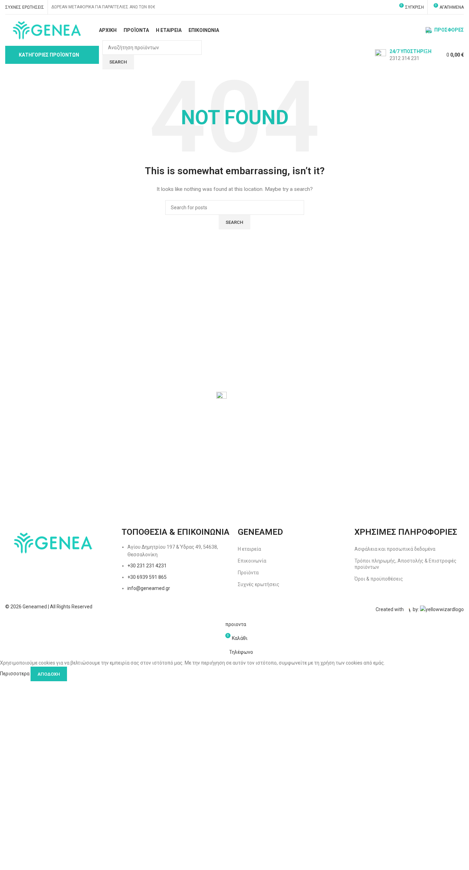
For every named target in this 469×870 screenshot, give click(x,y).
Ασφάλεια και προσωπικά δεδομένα (394, 549)
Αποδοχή (48, 674)
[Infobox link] (403, 55)
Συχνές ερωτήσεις (258, 584)
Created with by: (398, 610)
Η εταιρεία (249, 549)
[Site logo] (46, 30)
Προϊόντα (248, 572)
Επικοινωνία (252, 561)
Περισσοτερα (15, 673)
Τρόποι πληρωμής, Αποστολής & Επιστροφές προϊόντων (405, 564)
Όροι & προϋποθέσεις (378, 579)
